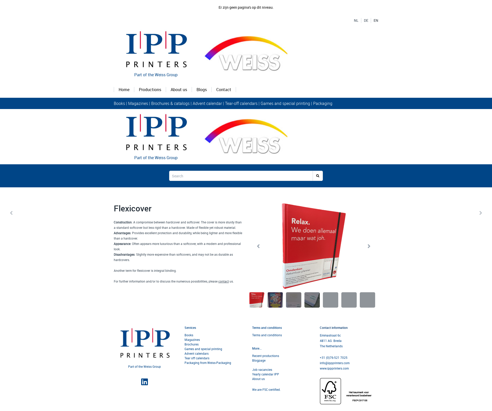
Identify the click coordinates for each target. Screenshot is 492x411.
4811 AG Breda (331, 341)
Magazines (138, 103)
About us (179, 89)
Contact (223, 89)
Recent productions (265, 356)
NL (356, 20)
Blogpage (258, 360)
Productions (150, 89)
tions (278, 335)
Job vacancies (262, 369)
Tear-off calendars (241, 103)
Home (124, 89)
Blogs (202, 89)
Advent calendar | (208, 103)
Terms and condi (263, 335)
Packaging (322, 103)
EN (376, 20)
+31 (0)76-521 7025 (333, 357)
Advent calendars (196, 353)
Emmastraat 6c (330, 335)
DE (366, 20)
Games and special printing (286, 103)
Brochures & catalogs (170, 103)
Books (120, 103)
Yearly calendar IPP (265, 374)
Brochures (191, 344)
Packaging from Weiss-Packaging (207, 363)
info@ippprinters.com (335, 363)
